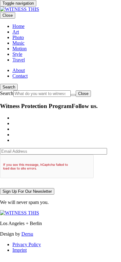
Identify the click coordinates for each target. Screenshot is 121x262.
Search (8, 87)
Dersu (27, 234)
